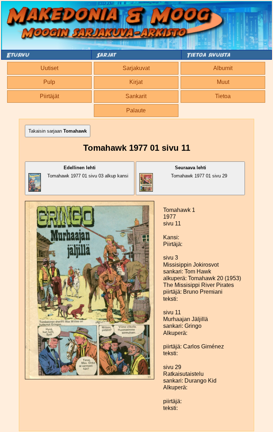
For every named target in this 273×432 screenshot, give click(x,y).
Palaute (136, 110)
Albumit (222, 68)
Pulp (49, 82)
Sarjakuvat (136, 68)
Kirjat (136, 82)
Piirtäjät (49, 96)
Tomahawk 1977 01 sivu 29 (199, 171)
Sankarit (135, 96)
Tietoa (223, 96)
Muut (223, 82)
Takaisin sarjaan (57, 131)
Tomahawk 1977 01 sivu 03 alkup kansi (87, 171)
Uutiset (49, 68)
